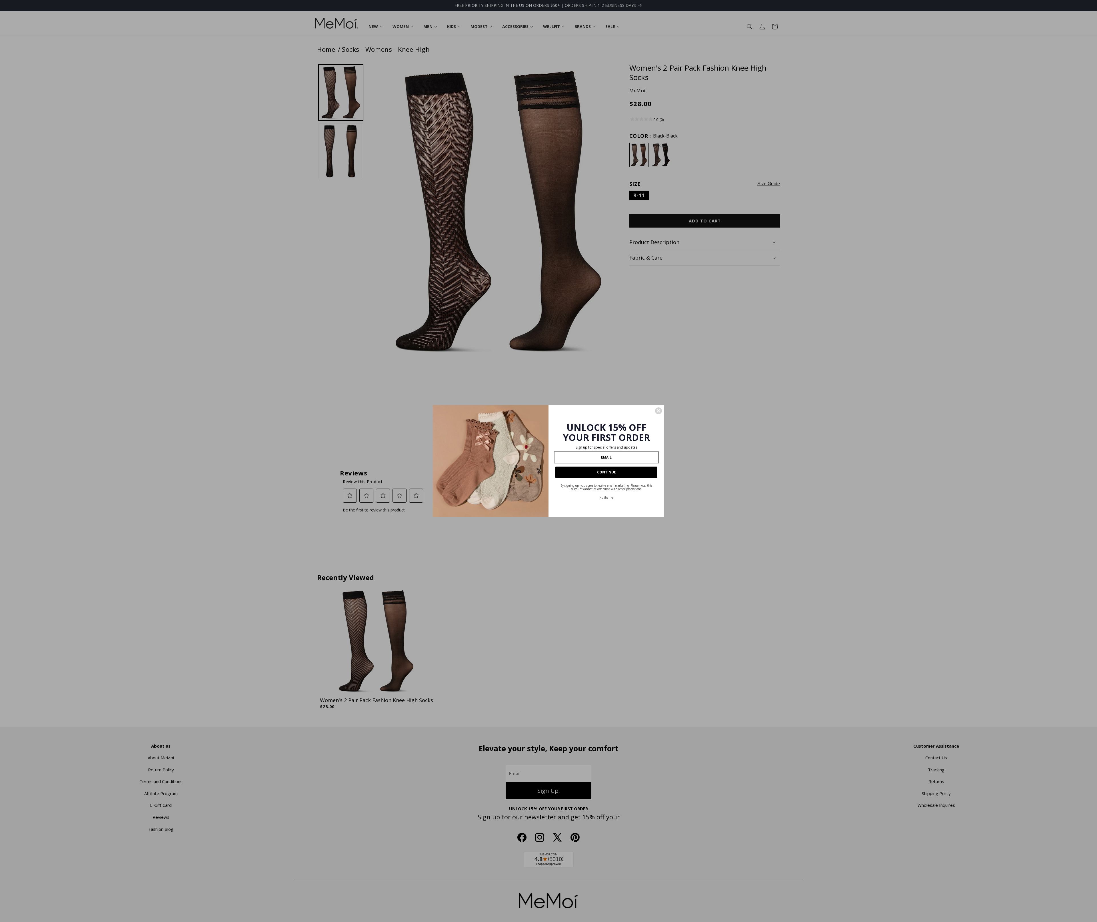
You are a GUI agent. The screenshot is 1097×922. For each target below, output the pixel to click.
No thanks (606, 497)
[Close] (658, 410)
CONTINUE (606, 472)
